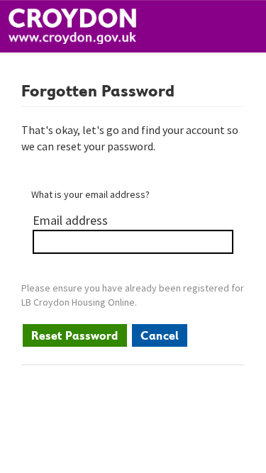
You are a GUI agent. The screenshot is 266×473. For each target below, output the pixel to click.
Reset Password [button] (74, 335)
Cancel (159, 335)
